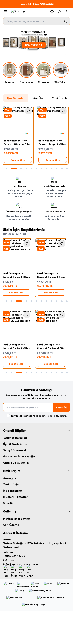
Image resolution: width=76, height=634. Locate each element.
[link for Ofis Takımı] (62, 72)
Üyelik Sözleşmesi (15, 444)
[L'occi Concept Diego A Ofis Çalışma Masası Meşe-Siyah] (54, 121)
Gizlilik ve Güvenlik (16, 462)
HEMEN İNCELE (36, 45)
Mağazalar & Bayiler (16, 518)
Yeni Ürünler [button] (60, 98)
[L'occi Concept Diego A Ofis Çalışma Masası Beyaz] (19, 121)
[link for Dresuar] (11, 72)
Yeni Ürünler (11, 484)
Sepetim (9, 503)
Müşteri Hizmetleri (15, 497)
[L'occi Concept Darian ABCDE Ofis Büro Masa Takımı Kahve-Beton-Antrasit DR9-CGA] (54, 325)
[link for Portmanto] (28, 72)
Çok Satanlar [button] (16, 98)
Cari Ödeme (11, 524)
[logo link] (28, 12)
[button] (6, 168)
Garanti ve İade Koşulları (19, 456)
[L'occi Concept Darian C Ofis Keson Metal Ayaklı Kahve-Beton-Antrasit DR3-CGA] (54, 254)
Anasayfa (9, 478)
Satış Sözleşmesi (14, 450)
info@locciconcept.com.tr (20, 564)
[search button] (65, 21)
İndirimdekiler (12, 490)
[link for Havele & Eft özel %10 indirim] (36, 4)
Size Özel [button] (38, 98)
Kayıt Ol (61, 407)
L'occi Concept (13, 140)
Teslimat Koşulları (15, 438)
